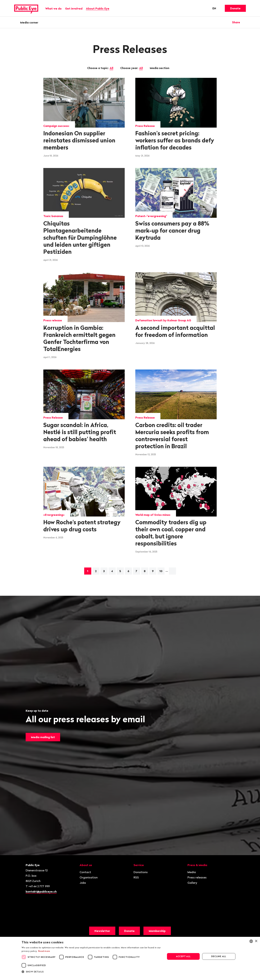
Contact (85, 872)
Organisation (89, 877)
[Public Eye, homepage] (26, 8)
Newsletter (102, 931)
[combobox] (251, 941)
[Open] (244, 22)
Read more (44, 951)
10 (160, 571)
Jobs (83, 882)
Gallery (192, 882)
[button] (91, 971)
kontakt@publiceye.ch (41, 891)
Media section (160, 68)
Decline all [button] (218, 956)
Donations (141, 872)
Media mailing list (43, 737)
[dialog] (130, 956)
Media (191, 872)
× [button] (256, 941)
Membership (157, 931)
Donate (235, 8)
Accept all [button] (183, 956)
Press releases (197, 877)
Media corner (29, 22)
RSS (136, 877)
